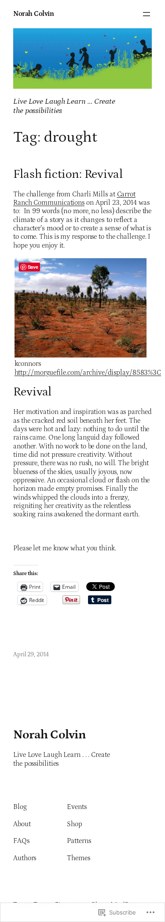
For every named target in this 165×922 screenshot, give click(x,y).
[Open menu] (146, 14)
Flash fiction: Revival (68, 174)
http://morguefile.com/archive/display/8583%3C (88, 372)
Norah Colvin (33, 14)
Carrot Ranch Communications (74, 198)
